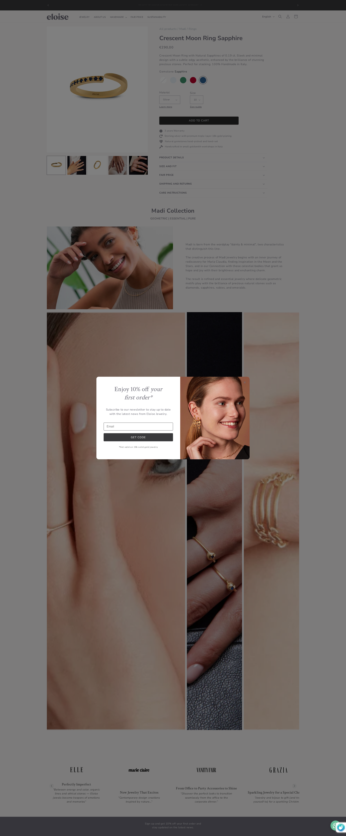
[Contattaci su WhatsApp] (336, 826)
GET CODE (138, 437)
